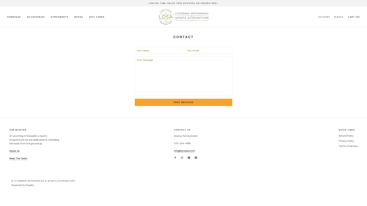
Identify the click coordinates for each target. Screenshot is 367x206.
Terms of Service (348, 146)
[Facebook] (175, 158)
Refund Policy (346, 135)
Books (78, 17)
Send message (183, 102)
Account (324, 17)
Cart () (354, 17)
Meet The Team (18, 158)
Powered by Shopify (22, 185)
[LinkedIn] (196, 158)
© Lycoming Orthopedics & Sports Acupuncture (43, 181)
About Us (14, 151)
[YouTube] (189, 158)
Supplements (59, 17)
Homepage (14, 17)
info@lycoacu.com (184, 150)
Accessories (36, 17)
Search (338, 17)
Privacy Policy (346, 141)
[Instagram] (182, 158)
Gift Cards (97, 17)
